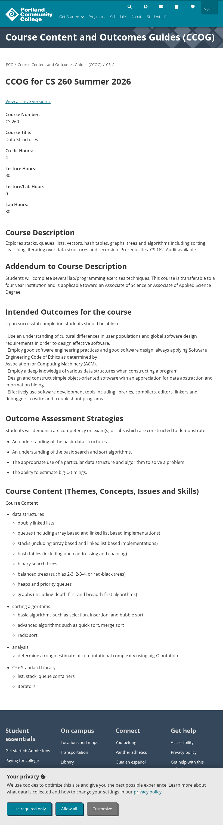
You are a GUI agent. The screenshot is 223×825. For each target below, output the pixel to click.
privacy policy (147, 792)
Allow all (69, 808)
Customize (102, 808)
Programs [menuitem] (97, 16)
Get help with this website (187, 765)
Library (67, 762)
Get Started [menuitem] (69, 16)
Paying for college (22, 760)
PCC (9, 64)
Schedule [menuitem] (118, 16)
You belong (126, 742)
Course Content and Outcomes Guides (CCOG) (110, 37)
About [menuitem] (136, 16)
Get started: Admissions (27, 750)
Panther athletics (131, 752)
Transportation (74, 752)
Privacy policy (184, 752)
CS (108, 64)
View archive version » (28, 101)
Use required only (29, 808)
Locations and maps (79, 742)
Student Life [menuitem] (157, 16)
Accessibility (182, 742)
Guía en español (131, 762)
